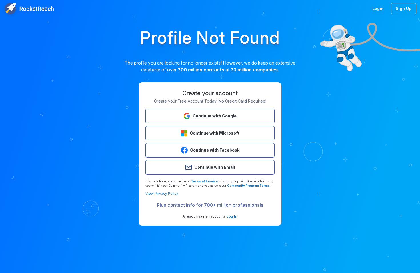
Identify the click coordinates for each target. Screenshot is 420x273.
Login (377, 8)
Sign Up (403, 8)
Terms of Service (204, 181)
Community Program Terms (248, 185)
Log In (231, 216)
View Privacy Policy (161, 193)
